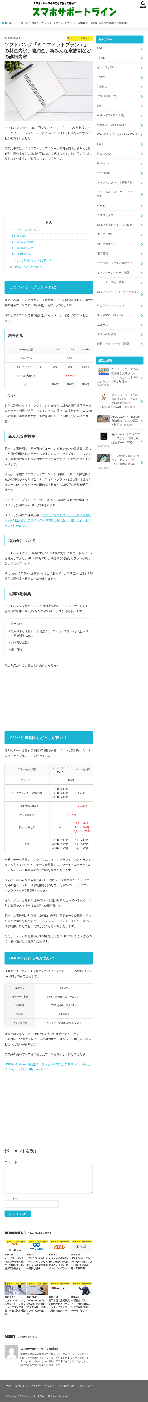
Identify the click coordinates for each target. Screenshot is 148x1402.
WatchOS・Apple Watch (111, 124)
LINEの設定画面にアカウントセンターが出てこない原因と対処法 (118, 462)
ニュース (102, 324)
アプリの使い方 (106, 96)
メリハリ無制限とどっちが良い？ (31, 260)
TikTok (101, 57)
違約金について (22, 248)
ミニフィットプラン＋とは (27, 230)
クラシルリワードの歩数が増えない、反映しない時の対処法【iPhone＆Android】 (117, 401)
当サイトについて (15, 1385)
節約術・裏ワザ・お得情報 (113, 343)
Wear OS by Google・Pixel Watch (117, 134)
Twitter (101, 77)
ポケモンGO (104, 234)
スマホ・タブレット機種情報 (114, 182)
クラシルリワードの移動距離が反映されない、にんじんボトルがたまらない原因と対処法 (117, 377)
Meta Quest (104, 153)
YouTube (102, 86)
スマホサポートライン (35, 1396)
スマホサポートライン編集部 (39, 1348)
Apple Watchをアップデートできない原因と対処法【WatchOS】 (119, 440)
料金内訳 (19, 236)
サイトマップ (87, 1385)
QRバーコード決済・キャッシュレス (118, 293)
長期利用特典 (21, 254)
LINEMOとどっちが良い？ (27, 266)
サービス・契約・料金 (110, 282)
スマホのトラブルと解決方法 (114, 263)
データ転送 (104, 172)
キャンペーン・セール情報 (113, 272)
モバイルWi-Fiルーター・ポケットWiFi (117, 194)
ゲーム (101, 205)
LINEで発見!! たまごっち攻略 (114, 224)
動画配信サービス (108, 243)
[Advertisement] (49, 191)
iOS (99, 105)
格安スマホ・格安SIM (110, 315)
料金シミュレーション (110, 305)
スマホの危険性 (106, 334)
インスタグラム (106, 67)
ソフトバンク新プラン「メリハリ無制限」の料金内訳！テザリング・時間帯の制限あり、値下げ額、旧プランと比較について (48, 520)
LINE (100, 48)
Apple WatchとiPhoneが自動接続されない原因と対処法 (125, 420)
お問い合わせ (67, 1385)
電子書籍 (102, 253)
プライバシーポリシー (42, 1385)
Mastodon (103, 163)
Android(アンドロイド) (110, 115)
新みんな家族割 (22, 242)
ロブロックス (105, 215)
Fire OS (101, 144)
